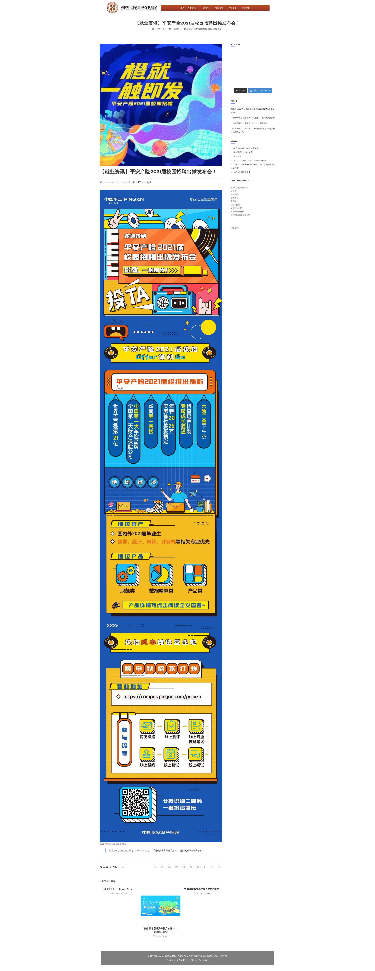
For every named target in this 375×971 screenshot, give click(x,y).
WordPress (184, 960)
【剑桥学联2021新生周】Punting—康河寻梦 (249, 123)
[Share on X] (155, 867)
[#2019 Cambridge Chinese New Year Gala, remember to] (270, 76)
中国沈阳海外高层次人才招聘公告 (201, 889)
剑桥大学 (237, 156)
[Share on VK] (191, 867)
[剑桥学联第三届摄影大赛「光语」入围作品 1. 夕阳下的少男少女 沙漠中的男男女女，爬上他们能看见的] (270, 68)
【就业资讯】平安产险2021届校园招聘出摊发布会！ (178, 850)
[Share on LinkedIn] (176, 867)
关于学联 (192, 7)
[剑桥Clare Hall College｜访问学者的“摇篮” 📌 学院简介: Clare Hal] (259, 54)
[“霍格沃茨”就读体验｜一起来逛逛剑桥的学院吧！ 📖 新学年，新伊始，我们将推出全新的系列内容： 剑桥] (259, 61)
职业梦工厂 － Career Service (119, 889)
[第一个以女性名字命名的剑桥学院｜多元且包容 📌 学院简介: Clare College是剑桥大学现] (247, 61)
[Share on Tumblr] (205, 867)
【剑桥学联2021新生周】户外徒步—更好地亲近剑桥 (253, 118)
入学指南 (232, 7)
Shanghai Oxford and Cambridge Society (249, 160)
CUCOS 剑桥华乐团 (241, 172)
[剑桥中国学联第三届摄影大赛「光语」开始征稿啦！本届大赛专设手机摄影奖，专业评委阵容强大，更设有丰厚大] (259, 76)
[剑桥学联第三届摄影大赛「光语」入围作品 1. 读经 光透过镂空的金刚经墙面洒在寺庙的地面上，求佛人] (259, 68)
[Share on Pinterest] (169, 867)
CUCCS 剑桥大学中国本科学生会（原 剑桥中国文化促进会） (253, 166)
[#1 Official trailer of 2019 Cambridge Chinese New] (259, 83)
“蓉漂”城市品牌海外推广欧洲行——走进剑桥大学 (160, 930)
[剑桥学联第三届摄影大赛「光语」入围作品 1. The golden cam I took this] (236, 68)
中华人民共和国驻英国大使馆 (245, 148)
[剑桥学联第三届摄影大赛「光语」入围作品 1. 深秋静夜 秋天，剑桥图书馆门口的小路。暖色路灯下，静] (247, 68)
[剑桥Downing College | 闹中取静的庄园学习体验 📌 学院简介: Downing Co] (236, 54)
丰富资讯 (205, 7)
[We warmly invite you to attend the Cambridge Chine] (270, 83)
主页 (182, 7)
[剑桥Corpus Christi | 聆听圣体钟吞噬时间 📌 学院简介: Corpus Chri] (247, 54)
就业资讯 (146, 182)
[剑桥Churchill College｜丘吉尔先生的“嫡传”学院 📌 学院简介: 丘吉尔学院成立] (270, 54)
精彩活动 (219, 7)
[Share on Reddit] (198, 867)
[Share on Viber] (183, 867)
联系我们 (246, 7)
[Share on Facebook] (162, 867)
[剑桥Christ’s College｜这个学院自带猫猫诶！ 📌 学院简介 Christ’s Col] (236, 61)
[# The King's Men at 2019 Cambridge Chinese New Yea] (236, 83)
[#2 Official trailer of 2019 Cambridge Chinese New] (247, 83)
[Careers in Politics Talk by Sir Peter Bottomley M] (270, 61)
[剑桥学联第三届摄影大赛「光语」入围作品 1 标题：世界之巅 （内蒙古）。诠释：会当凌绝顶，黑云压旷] (236, 76)
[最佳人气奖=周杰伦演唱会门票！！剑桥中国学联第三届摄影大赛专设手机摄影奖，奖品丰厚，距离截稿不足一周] (247, 76)
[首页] (153, 29)
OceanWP (203, 960)
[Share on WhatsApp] (219, 867)
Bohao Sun (108, 182)
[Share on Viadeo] (212, 867)
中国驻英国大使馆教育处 (243, 152)
